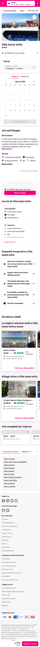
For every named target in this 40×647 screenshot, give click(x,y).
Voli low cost (6, 595)
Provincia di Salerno (9, 10)
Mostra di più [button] (9, 242)
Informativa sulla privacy (10, 526)
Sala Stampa (6, 547)
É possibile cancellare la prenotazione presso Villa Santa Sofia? (18, 294)
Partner (4, 544)
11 (10, 100)
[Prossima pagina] (36, 451)
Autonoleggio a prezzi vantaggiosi (13, 591)
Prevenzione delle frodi (9, 580)
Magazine (5, 605)
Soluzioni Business (8, 551)
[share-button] (34, 17)
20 (20, 105)
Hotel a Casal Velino (10, 480)
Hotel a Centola (9, 474)
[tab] (10, 451)
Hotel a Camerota (9, 486)
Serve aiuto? (6, 559)
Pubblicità (5, 540)
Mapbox (24, 171)
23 (34, 105)
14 (25, 100)
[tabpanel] (20, 473)
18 (10, 105)
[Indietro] (6, 82)
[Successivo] (34, 82)
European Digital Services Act (11, 573)
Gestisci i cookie (7, 533)
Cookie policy (6, 530)
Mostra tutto (7, 164)
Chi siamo (5, 519)
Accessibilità (6, 576)
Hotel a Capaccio (9, 465)
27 (20, 110)
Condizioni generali (8, 523)
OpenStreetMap (33, 171)
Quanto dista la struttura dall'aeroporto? (17, 274)
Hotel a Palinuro (9, 471)
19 (15, 105)
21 (25, 105)
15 (29, 100)
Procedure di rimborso (9, 562)
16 (34, 100)
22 (29, 105)
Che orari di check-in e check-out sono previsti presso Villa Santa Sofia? (19, 263)
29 (29, 110)
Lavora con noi (6, 537)
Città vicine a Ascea (10, 451)
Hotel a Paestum (9, 483)
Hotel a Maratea (9, 468)
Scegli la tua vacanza (8, 598)
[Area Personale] (37, 3)
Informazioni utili (7, 569)
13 (20, 100)
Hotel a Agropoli (9, 459)
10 (6, 100)
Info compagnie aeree (9, 566)
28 (25, 110)
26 (15, 110)
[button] (20, 27)
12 (15, 100)
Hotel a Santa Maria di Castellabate (15, 462)
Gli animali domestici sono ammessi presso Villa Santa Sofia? (18, 283)
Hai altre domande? (15, 303)
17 (6, 105)
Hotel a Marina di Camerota (13, 477)
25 (10, 110)
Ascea (22, 10)
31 (6, 116)
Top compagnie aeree (9, 588)
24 (6, 110)
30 (34, 110)
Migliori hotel (6, 602)
